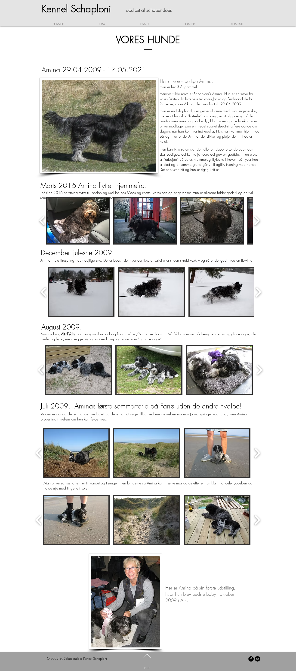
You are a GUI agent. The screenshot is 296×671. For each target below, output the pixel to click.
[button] (81, 292)
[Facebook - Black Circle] (251, 659)
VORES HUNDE (148, 39)
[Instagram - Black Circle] (257, 659)
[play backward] (43, 292)
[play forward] (258, 292)
